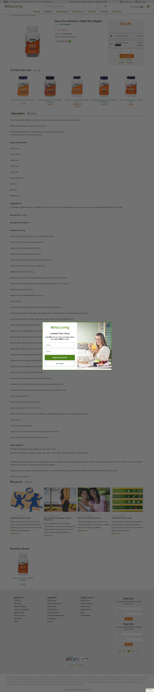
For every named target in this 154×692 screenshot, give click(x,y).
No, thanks (60, 363)
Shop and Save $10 (59, 357)
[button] (150, 690)
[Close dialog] (108, 325)
